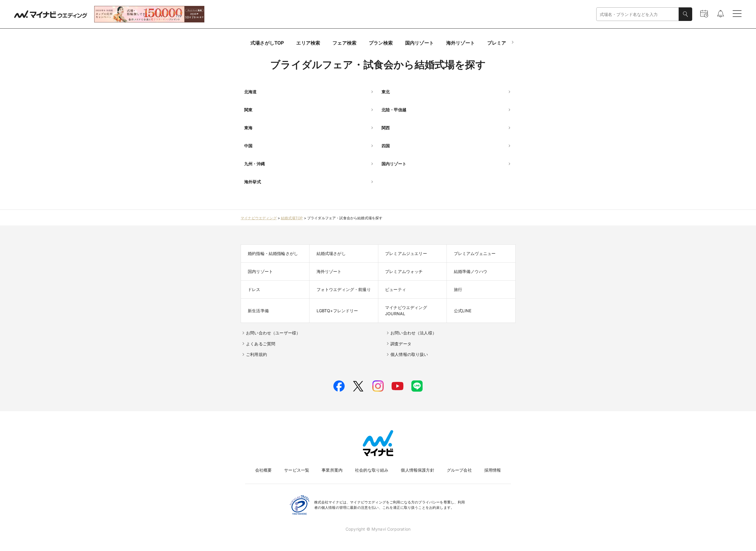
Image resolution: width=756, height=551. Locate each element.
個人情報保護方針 (417, 469)
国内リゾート (419, 43)
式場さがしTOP (267, 43)
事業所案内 (332, 469)
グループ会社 (459, 469)
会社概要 (263, 469)
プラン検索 (381, 43)
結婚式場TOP (292, 218)
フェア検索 (344, 43)
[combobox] (637, 14)
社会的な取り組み (371, 469)
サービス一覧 (296, 469)
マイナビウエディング (259, 218)
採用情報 (492, 469)
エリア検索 (308, 43)
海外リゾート (460, 43)
